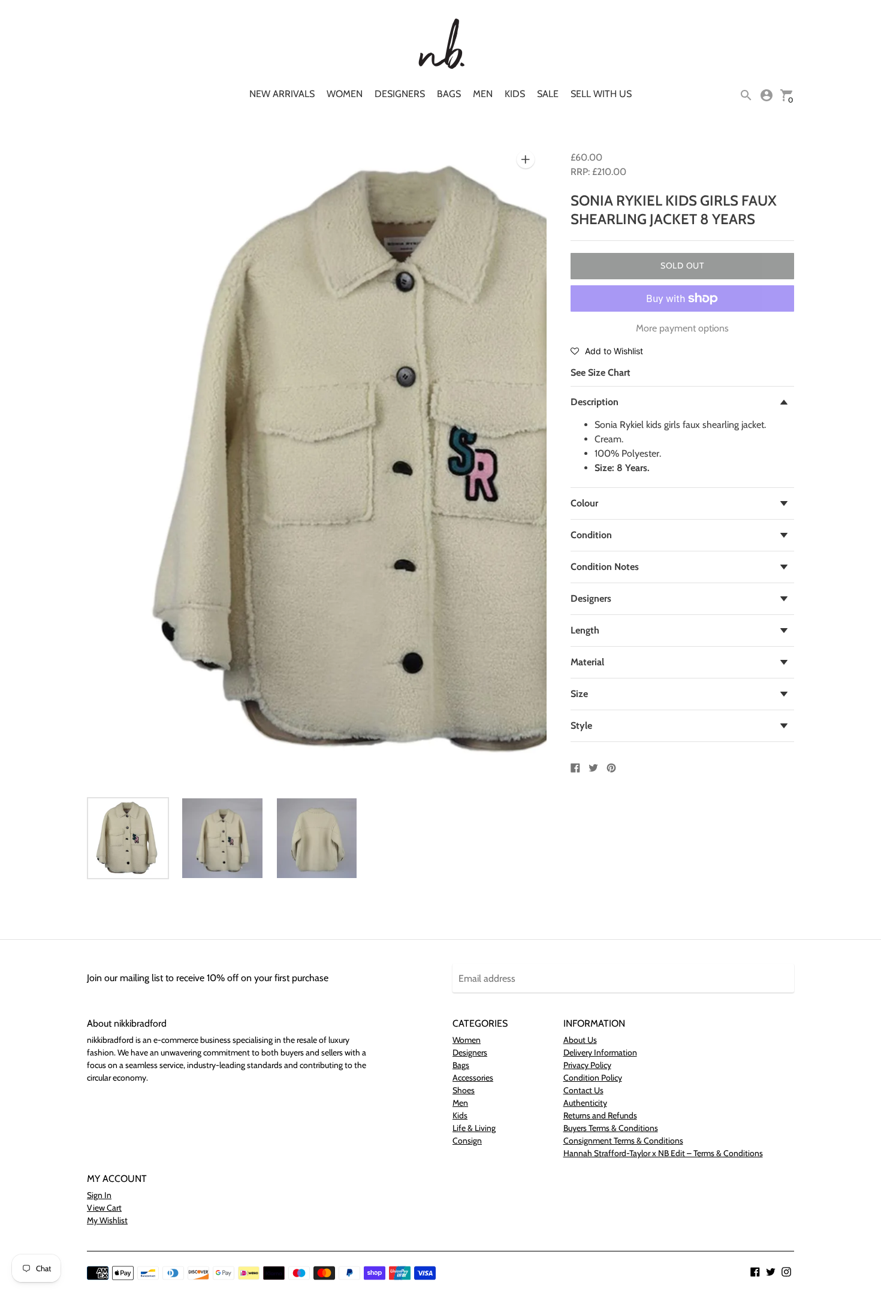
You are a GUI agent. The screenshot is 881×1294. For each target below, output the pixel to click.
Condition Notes (605, 566)
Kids (515, 93)
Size (579, 693)
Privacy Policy (587, 1065)
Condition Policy (592, 1077)
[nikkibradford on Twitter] (771, 1271)
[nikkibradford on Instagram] (786, 1271)
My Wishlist (107, 1220)
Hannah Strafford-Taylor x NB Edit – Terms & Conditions (663, 1153)
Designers (400, 93)
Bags (449, 93)
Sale (548, 93)
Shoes (463, 1090)
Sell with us (601, 93)
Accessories (472, 1077)
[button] (607, 351)
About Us (580, 1039)
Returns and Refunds (600, 1115)
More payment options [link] (682, 328)
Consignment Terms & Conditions (623, 1140)
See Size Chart (600, 372)
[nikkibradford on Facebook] (755, 1271)
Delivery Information (600, 1052)
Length (585, 630)
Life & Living (474, 1128)
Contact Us (583, 1090)
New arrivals (282, 93)
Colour (584, 503)
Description (594, 402)
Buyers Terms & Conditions (610, 1128)
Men (483, 93)
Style (581, 725)
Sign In (99, 1195)
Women (345, 93)
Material (587, 662)
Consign (467, 1140)
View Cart (104, 1207)
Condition (591, 535)
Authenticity (585, 1102)
